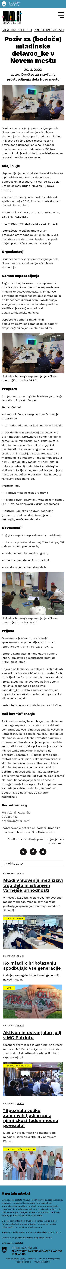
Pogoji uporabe (23, 1262)
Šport (10, 988)
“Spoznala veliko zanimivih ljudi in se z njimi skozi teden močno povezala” (30, 1118)
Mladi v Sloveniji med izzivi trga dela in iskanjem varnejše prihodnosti (33, 885)
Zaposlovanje (15, 918)
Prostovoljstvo (49, 30)
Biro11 (23, 1258)
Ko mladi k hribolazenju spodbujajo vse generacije (32, 965)
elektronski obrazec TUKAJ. (34, 646)
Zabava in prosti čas (19, 1066)
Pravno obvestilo (42, 1262)
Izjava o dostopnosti (49, 1258)
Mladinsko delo (17, 30)
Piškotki (32, 1258)
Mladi (20, 873)
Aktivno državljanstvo (21, 1149)
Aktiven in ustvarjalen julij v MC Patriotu (32, 1035)
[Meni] (61, 15)
